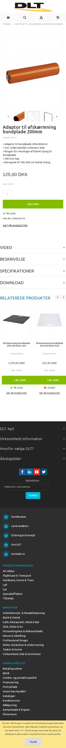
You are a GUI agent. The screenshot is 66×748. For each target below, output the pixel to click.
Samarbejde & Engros (16, 709)
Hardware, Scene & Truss (18, 580)
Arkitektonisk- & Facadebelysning (24, 612)
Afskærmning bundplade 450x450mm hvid (49, 344)
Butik (6, 673)
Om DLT (16, 544)
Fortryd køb (10, 686)
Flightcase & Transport (17, 575)
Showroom (10, 714)
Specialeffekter (13, 593)
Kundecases (18, 516)
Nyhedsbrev (32, 480)
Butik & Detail (11, 617)
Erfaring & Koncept (23, 535)
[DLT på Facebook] (22, 471)
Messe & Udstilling (14, 635)
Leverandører (20, 525)
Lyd (5, 584)
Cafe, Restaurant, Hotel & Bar (21, 622)
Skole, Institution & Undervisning (23, 644)
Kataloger (9, 695)
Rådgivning (10, 705)
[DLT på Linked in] (29, 471)
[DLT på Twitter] (44, 471)
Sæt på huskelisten (15, 225)
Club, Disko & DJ (13, 626)
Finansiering (10, 682)
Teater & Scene (12, 649)
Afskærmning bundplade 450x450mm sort (16, 344)
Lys (5, 589)
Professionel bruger (15, 640)
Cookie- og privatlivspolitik (20, 677)
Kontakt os (18, 553)
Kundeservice (11, 700)
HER (22, 730)
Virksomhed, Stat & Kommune (22, 654)
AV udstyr (8, 571)
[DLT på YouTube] (37, 471)
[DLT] (33, 7)
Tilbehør (8, 598)
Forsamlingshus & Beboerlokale (23, 631)
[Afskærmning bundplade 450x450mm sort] (16, 322)
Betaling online (12, 668)
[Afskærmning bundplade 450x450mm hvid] (49, 322)
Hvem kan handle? (14, 691)
